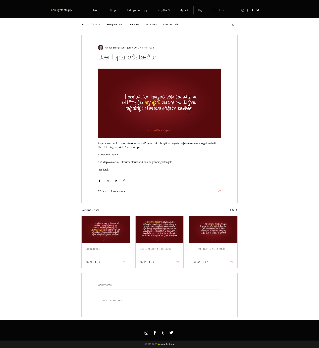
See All (234, 209)
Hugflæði (134, 24)
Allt (83, 24)
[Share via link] (124, 180)
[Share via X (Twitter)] (107, 180)
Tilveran (95, 24)
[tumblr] (252, 10)
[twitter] (257, 10)
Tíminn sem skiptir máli (209, 248)
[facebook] (247, 10)
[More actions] (219, 47)
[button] (233, 24)
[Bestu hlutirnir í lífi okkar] (160, 229)
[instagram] (242, 10)
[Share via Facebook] (99, 180)
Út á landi (151, 24)
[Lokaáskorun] (106, 229)
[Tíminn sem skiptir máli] (213, 229)
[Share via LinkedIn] (115, 180)
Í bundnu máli (170, 24)
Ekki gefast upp (114, 24)
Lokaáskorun (94, 248)
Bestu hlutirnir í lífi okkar (156, 248)
